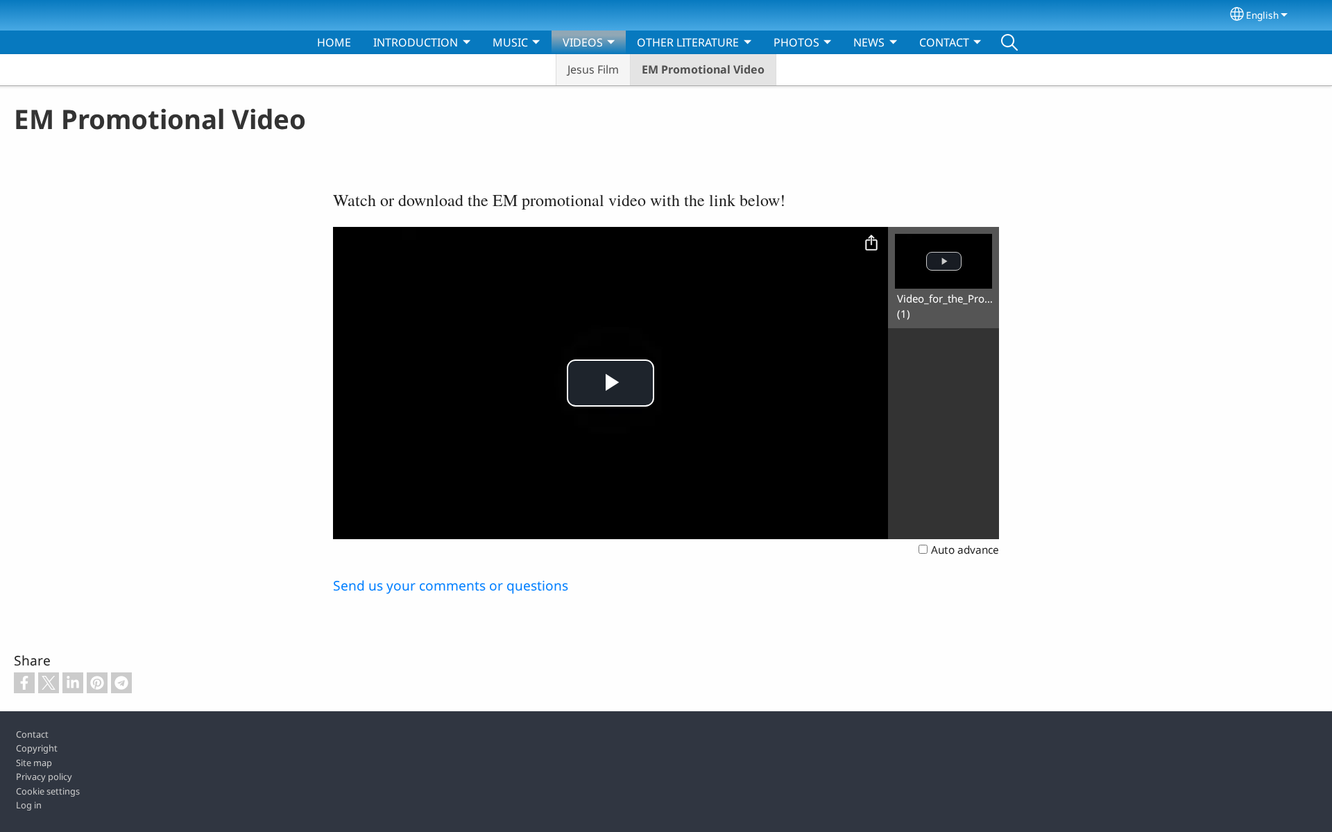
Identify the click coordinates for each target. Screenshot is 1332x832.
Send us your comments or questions (450, 585)
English (1262, 15)
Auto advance (965, 550)
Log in (29, 805)
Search (1009, 42)
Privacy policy (44, 776)
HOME (334, 42)
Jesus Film (593, 69)
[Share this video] (871, 243)
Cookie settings (48, 791)
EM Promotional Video (703, 69)
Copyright (37, 748)
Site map (34, 762)
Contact (32, 734)
